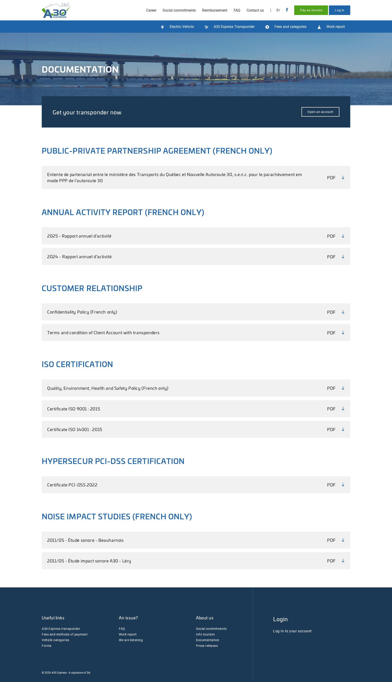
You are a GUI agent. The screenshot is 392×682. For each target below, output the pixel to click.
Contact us (255, 10)
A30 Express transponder (61, 628)
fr (278, 10)
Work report (128, 634)
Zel (88, 672)
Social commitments (179, 10)
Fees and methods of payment (65, 634)
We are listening (131, 640)
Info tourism (205, 634)
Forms (46, 645)
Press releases (207, 645)
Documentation (207, 640)
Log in (339, 10)
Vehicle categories (55, 640)
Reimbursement (214, 10)
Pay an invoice (311, 10)
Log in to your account (292, 630)
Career (151, 10)
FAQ (237, 10)
